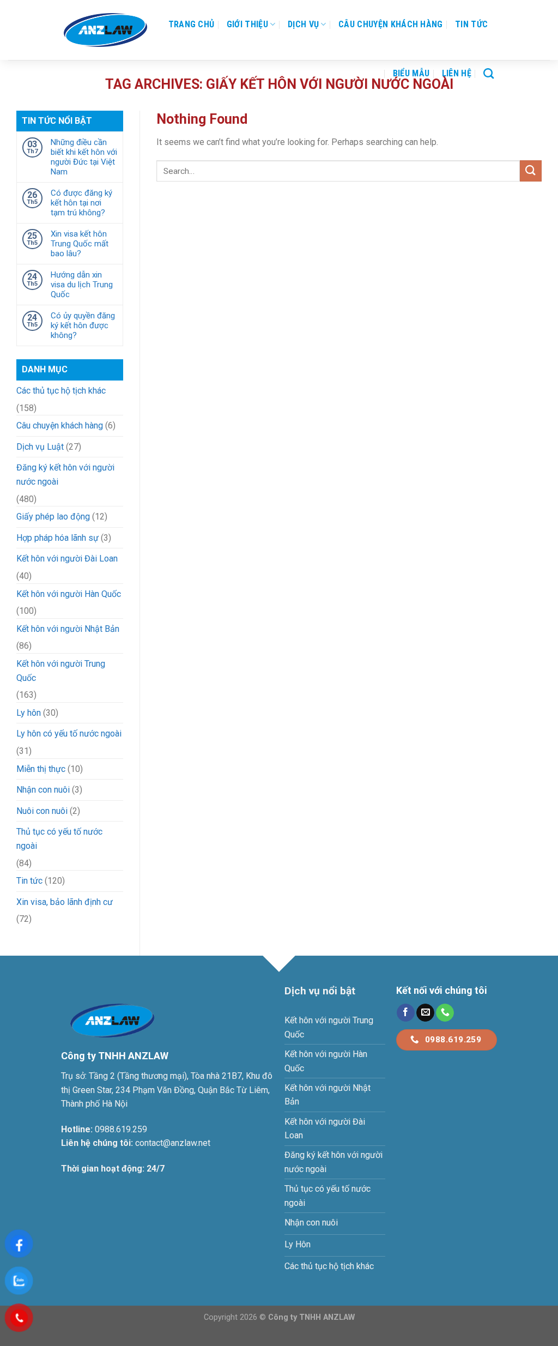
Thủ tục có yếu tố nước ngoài (59, 838)
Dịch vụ (303, 24)
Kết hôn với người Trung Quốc (60, 671)
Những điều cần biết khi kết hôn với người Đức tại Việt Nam (84, 157)
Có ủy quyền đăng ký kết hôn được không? (83, 325)
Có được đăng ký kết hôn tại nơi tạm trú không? (81, 203)
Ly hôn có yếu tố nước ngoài (69, 733)
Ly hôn (28, 713)
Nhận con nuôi (43, 789)
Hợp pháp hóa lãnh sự (57, 538)
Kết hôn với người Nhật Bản (67, 629)
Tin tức (471, 24)
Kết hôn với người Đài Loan (67, 558)
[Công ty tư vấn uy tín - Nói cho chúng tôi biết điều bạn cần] (105, 30)
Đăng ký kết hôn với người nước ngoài (65, 474)
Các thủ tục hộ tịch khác (61, 390)
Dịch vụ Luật (40, 447)
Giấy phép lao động (53, 516)
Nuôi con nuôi (42, 811)
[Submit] (531, 171)
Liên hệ (456, 73)
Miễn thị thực (40, 769)
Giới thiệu (247, 24)
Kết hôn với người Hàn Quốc (68, 594)
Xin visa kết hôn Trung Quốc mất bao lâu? (79, 243)
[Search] (488, 73)
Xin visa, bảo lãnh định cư (64, 902)
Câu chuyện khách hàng (390, 24)
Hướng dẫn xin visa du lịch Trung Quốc (82, 284)
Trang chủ (191, 24)
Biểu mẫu (411, 73)
